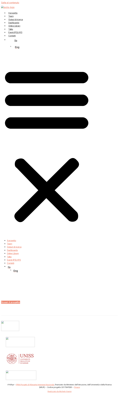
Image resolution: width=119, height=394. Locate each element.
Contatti (12, 35)
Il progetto (11, 240)
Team (9, 243)
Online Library (13, 253)
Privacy (77, 387)
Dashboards (12, 250)
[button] (46, 145)
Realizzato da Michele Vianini (60, 392)
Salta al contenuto (10, 2)
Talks (9, 257)
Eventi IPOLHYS (14, 260)
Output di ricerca (14, 247)
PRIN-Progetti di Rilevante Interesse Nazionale (35, 385)
